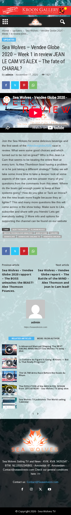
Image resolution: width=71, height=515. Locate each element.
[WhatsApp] (33, 85)
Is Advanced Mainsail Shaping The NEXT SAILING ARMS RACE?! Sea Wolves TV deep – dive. (42, 348)
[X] (15, 85)
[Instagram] (31, 489)
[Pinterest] (24, 85)
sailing (54, 233)
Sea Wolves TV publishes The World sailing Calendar (42, 400)
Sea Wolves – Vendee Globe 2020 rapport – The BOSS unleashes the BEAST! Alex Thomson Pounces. (17, 280)
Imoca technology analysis (18, 233)
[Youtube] (49, 489)
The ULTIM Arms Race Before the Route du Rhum (42, 374)
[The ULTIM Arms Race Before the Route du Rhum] (9, 376)
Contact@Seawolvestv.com (42, 482)
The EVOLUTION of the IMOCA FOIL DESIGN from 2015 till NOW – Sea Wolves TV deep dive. (44, 387)
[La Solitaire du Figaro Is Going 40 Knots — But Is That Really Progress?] (9, 363)
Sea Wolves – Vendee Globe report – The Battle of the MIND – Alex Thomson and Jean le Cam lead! (53, 278)
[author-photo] (35, 309)
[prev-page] (33, 414)
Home (5, 30)
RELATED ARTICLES (21, 338)
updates (17, 30)
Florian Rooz (38, 229)
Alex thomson (19, 229)
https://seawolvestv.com (35, 327)
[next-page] (38, 414)
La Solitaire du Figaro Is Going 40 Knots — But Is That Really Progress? (43, 360)
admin (9, 74)
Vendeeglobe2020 (51, 236)
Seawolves (9, 236)
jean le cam (41, 233)
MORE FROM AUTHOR (48, 338)
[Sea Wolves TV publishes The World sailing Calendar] (9, 403)
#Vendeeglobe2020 (39, 145)
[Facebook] (6, 85)
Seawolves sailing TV (29, 236)
